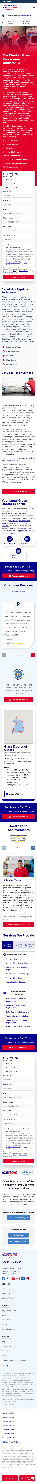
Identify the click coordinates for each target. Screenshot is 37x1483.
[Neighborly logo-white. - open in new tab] (6, 1)
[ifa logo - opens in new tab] (5, 1366)
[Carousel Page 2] (16, 655)
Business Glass (11, 187)
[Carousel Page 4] (20, 655)
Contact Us (6, 1320)
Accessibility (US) (8, 1429)
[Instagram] (18, 1278)
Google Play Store (20, 1242)
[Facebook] (3, 1278)
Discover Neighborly (17, 1218)
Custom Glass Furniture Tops (17, 974)
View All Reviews (18, 591)
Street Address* (8, 227)
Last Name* (7, 200)
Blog (3, 1342)
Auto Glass (10, 179)
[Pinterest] (28, 1278)
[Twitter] (8, 1278)
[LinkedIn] (23, 1278)
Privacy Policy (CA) (8, 1425)
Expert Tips (6, 1346)
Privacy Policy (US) (8, 1421)
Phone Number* (8, 218)
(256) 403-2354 (13, 1261)
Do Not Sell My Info (8, 1438)
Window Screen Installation (17, 1016)
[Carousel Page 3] (18, 655)
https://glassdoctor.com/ (13, 263)
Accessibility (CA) (8, 1434)
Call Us (11, 1478)
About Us (5, 1315)
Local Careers (7, 1324)
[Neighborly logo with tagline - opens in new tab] (28, 1173)
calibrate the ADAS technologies (15, 120)
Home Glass (10, 183)
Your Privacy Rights (11, 1442)
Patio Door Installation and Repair (19, 1012)
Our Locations (7, 1351)
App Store (20, 1235)
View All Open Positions (17, 924)
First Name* (7, 191)
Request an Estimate (18, 277)
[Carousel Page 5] (22, 655)
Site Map (5, 1355)
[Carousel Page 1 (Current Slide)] (15, 655)
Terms (25, 263)
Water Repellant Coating (15, 982)
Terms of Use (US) (8, 1413)
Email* (5, 209)
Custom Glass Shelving (15, 978)
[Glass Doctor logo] (9, 1173)
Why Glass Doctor (9, 1311)
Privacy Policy (10, 264)
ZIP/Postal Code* (9, 236)
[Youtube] (13, 1278)
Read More (16, 635)
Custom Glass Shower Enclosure (19, 963)
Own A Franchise (8, 1329)
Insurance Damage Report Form (14, 1360)
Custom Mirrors (12, 959)
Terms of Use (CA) (8, 1417)
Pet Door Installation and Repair (18, 1027)
